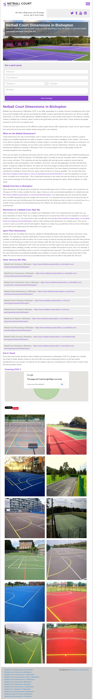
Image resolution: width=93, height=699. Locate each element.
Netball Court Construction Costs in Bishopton (21, 677)
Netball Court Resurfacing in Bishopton (19, 691)
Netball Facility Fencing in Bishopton (18, 694)
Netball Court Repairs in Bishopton (17, 689)
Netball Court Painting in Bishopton (17, 684)
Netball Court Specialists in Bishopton (18, 670)
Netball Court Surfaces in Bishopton (18, 672)
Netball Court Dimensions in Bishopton (19, 687)
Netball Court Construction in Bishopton (19, 675)
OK (62, 384)
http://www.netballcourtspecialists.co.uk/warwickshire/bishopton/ (27, 195)
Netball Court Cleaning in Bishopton (18, 682)
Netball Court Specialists (79, 670)
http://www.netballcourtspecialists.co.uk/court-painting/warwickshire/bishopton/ (32, 174)
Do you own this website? (36, 384)
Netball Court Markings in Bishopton (18, 696)
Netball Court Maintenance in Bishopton (19, 679)
